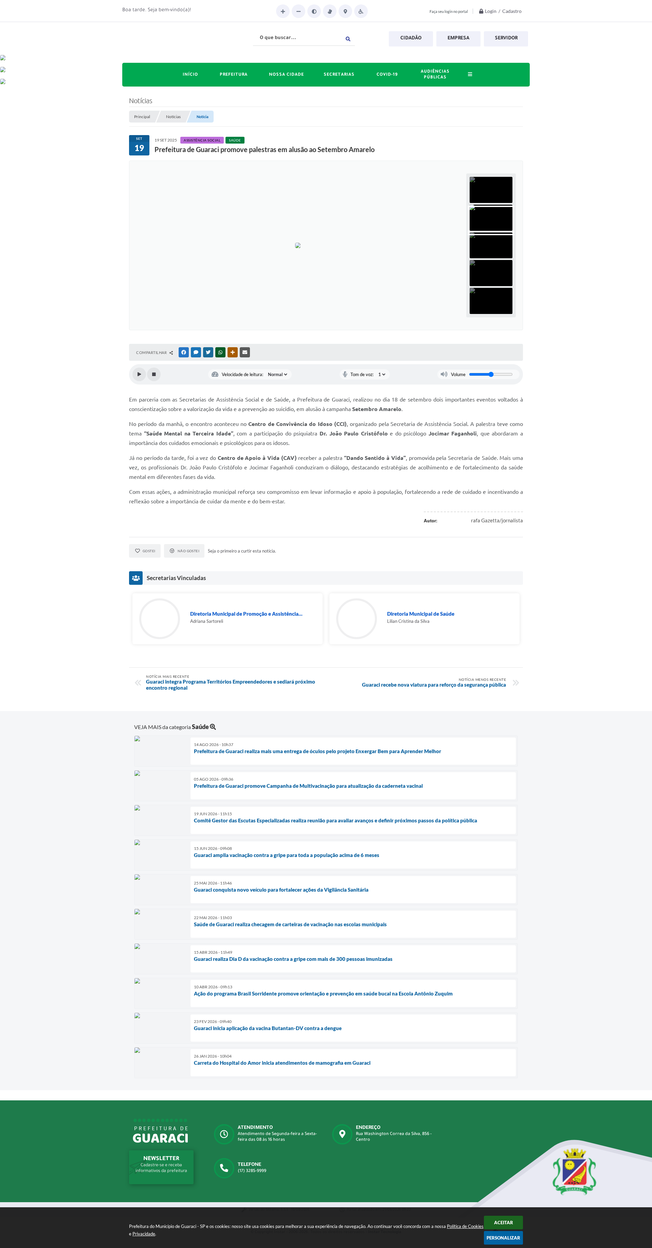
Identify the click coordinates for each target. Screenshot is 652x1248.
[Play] (139, 374)
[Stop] (154, 374)
